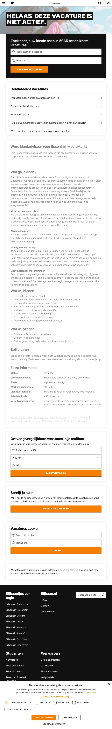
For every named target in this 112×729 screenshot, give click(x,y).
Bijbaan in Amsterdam (17, 604)
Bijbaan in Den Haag (17, 639)
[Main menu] (3, 3)
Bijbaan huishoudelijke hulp (25, 106)
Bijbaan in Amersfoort (17, 633)
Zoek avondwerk (15, 671)
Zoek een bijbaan (15, 665)
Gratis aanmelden (50, 659)
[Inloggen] (108, 3)
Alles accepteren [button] (44, 717)
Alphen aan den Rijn (21, 417)
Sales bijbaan (41, 417)
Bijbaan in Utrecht (15, 615)
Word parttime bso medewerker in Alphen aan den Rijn (39, 131)
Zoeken (56, 550)
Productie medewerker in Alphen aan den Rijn (34, 97)
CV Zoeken (47, 665)
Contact (45, 605)
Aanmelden (12, 659)
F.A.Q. (44, 599)
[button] (56, 696)
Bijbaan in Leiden (15, 621)
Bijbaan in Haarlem (16, 627)
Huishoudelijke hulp (20, 114)
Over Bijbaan (48, 611)
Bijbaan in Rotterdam (17, 609)
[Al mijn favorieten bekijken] (12, 3)
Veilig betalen (48, 677)
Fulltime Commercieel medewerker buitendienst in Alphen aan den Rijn (48, 122)
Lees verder (91, 692)
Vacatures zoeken (29, 69)
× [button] (109, 684)
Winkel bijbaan (58, 417)
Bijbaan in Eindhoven (17, 644)
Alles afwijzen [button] (69, 717)
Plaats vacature (49, 671)
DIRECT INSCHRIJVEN (56, 508)
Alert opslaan (56, 473)
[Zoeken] (101, 3)
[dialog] (56, 705)
